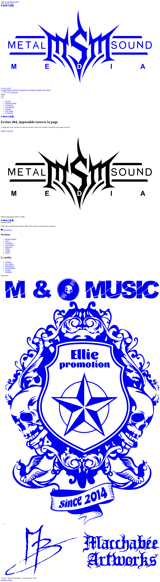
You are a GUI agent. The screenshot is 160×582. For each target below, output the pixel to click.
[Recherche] (4, 92)
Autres (7, 253)
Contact (8, 270)
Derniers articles (12, 90)
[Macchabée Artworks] (82, 574)
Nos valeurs (46, 90)
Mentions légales (6, 580)
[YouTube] (4, 6)
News (7, 241)
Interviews (8, 247)
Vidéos (7, 249)
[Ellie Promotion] (82, 524)
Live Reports (31, 90)
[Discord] (6, 6)
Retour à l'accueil (7, 131)
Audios (7, 251)
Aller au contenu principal (10, 2)
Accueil (3, 90)
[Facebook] (10, 6)
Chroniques (22, 90)
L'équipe (39, 90)
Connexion (14, 92)
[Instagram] (8, 6)
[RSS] (12, 6)
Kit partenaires (10, 268)
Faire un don (7, 230)
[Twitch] (2, 6)
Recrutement (9, 266)
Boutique (8, 272)
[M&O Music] (82, 300)
